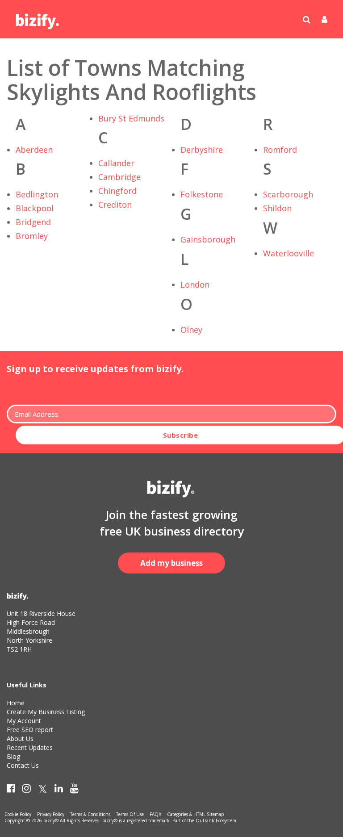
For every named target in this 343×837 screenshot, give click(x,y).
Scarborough (288, 194)
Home (16, 703)
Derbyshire (201, 149)
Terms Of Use (130, 814)
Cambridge (119, 177)
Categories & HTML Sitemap (195, 814)
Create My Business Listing (46, 711)
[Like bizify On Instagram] (26, 790)
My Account (24, 720)
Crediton (115, 204)
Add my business (171, 563)
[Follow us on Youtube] (74, 790)
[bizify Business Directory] (38, 18)
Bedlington (37, 194)
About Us (20, 738)
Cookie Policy (17, 814)
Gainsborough (207, 239)
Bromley (32, 235)
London (194, 284)
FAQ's (155, 814)
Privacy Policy (50, 814)
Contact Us (23, 765)
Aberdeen (34, 149)
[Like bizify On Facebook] (11, 790)
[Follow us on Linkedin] (58, 790)
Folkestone (201, 194)
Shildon (277, 208)
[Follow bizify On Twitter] (42, 790)
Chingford (117, 190)
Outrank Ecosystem (216, 820)
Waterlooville (288, 253)
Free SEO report (30, 729)
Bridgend (33, 222)
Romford (280, 149)
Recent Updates (30, 747)
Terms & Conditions (90, 814)
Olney (191, 329)
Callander (116, 163)
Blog (13, 756)
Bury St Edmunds (131, 118)
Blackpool (35, 208)
